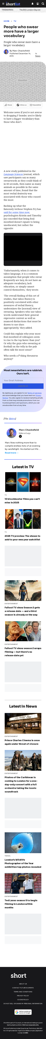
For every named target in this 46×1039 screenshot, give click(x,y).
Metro (12, 418)
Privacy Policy (23, 996)
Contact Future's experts (23, 988)
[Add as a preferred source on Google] (23, 1012)
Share (10, 105)
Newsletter (37, 105)
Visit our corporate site (30, 1025)
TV (15, 21)
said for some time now (16, 212)
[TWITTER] (21, 436)
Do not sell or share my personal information (23, 1003)
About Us (23, 984)
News (37, 56)
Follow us (23, 105)
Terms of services (34, 393)
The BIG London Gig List (30, 10)
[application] (23, 247)
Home (6, 21)
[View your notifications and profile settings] (32, 3)
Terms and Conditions (23, 992)
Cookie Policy (23, 1000)
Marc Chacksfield (21, 50)
